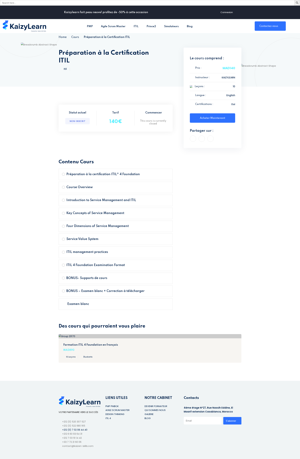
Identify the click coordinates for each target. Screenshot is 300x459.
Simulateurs (171, 26)
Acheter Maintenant (212, 118)
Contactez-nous (268, 26)
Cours (75, 37)
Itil (65, 69)
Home (63, 37)
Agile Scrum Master (113, 26)
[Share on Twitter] (202, 139)
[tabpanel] (116, 149)
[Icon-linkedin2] (191, 430)
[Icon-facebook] (185, 430)
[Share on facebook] (193, 139)
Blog (189, 26)
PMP (90, 26)
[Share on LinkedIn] (210, 139)
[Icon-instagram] (198, 430)
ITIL (136, 26)
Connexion (226, 12)
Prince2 (151, 26)
